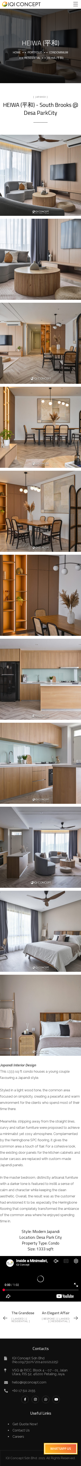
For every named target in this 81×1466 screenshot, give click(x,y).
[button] (60, 1449)
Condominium (58, 52)
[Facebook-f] (25, 1399)
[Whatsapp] (45, 1399)
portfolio (35, 52)
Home (17, 52)
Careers (18, 1437)
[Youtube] (56, 1399)
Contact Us (21, 1430)
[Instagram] (35, 1399)
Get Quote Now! (25, 1424)
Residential (32, 58)
